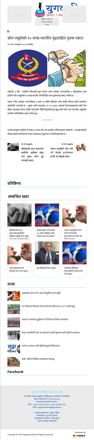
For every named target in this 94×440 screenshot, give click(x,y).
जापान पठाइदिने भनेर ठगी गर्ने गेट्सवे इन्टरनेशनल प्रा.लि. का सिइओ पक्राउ (73, 234)
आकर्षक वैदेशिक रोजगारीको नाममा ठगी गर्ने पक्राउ (73, 271)
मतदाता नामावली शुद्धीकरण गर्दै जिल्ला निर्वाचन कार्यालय (45, 320)
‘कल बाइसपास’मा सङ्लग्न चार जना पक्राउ (18, 269)
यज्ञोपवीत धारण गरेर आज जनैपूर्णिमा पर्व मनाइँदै (41, 293)
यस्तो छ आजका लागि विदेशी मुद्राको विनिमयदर (41, 346)
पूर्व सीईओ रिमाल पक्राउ (46, 268)
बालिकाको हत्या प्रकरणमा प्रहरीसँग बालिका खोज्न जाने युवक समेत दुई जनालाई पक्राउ (19, 234)
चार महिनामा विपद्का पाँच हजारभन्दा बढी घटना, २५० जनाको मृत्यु (48, 306)
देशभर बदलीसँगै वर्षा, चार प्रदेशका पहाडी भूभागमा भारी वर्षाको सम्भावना (51, 333)
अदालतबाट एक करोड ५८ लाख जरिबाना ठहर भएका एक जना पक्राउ (46, 233)
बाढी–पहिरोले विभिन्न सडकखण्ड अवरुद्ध (38, 359)
